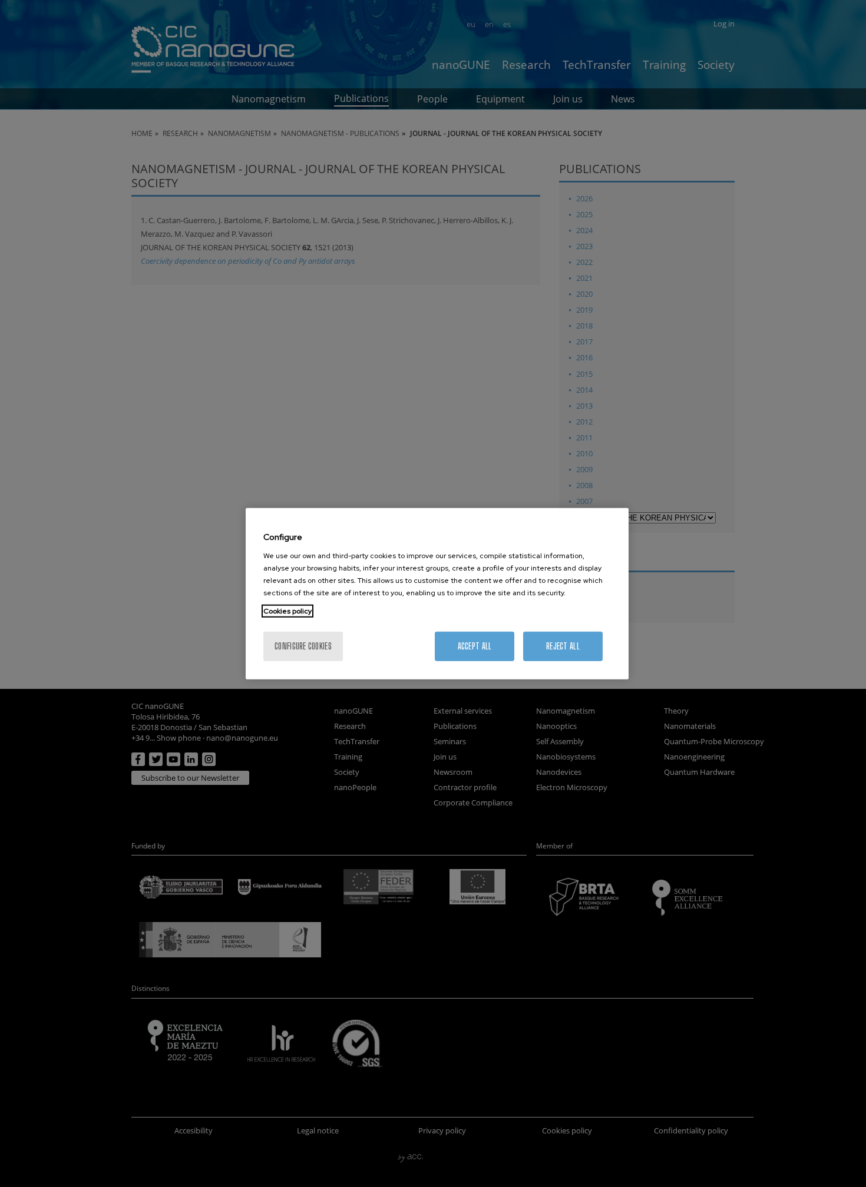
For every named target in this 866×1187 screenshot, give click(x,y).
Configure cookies (303, 646)
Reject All (563, 646)
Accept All (475, 646)
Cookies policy (287, 610)
